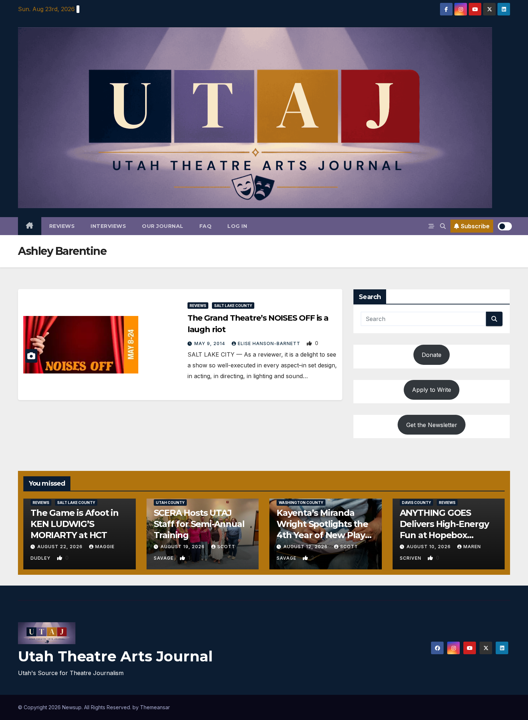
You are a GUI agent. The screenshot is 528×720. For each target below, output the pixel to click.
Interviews (108, 226)
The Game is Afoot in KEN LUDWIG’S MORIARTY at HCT (75, 524)
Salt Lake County (233, 305)
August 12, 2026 (306, 546)
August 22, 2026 (60, 546)
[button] (443, 226)
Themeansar (155, 707)
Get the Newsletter (431, 424)
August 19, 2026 (183, 546)
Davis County (416, 502)
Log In (237, 226)
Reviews (62, 226)
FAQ (205, 226)
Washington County (301, 502)
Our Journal (163, 226)
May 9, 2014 (210, 343)
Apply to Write (431, 389)
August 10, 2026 (429, 546)
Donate (431, 354)
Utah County (170, 502)
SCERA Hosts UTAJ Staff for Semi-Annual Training (199, 524)
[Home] (29, 226)
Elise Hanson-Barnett (270, 343)
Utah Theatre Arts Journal (115, 656)
